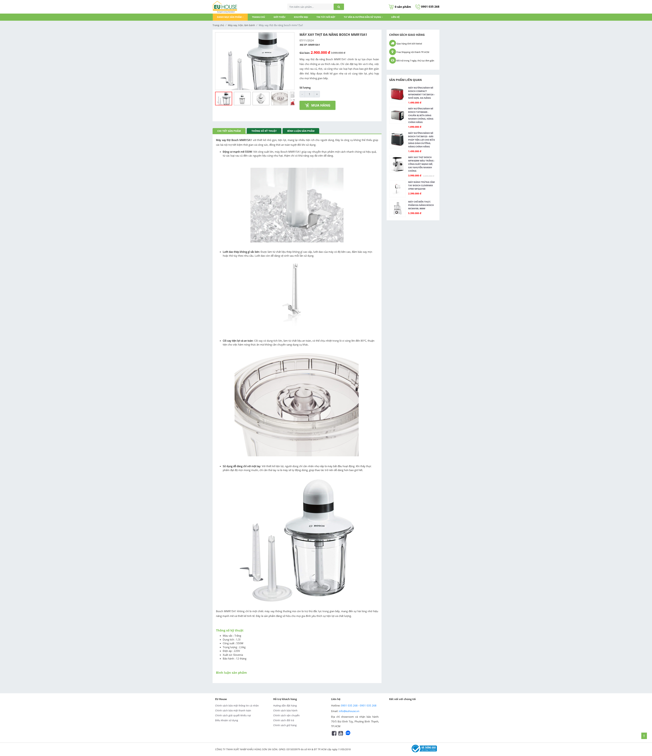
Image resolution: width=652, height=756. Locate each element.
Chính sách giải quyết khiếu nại (233, 715)
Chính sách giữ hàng (285, 725)
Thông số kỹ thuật (264, 130)
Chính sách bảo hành (285, 710)
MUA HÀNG (320, 105)
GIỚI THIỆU (279, 16)
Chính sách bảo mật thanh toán (233, 710)
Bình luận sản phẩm (300, 130)
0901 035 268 (429, 6)
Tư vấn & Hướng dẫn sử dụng (362, 16)
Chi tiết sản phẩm (229, 130)
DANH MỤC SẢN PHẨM (229, 16)
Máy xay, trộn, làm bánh (241, 25)
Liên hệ (395, 16)
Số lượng (305, 87)
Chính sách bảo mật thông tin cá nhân (237, 705)
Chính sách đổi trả (283, 720)
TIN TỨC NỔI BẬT (325, 16)
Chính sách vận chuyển (286, 715)
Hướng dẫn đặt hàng (285, 705)
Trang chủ (258, 16)
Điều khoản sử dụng (226, 720)
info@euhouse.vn (349, 711)
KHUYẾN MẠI (301, 16)
